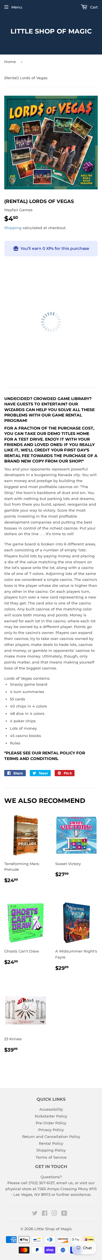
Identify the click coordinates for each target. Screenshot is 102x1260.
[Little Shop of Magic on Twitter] (35, 1214)
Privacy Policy (51, 1129)
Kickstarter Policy (51, 1116)
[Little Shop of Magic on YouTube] (64, 1214)
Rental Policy (51, 1143)
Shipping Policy (51, 1150)
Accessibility (51, 1109)
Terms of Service (51, 1157)
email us (64, 1183)
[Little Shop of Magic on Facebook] (45, 1214)
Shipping (13, 227)
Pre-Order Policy (51, 1123)
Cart (93, 7)
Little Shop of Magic (51, 31)
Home (10, 61)
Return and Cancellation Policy (51, 1136)
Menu (16, 7)
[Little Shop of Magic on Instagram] (54, 1214)
